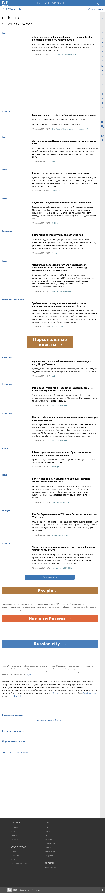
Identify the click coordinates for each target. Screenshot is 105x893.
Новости (48, 827)
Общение (49, 855)
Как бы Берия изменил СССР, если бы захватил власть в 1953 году (64, 516)
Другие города (18, 846)
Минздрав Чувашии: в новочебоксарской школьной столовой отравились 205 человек (62, 389)
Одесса (14, 859)
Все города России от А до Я (15, 752)
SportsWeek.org (90, 693)
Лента (12, 17)
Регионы (48, 839)
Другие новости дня (13, 741)
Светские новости (12, 714)
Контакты (49, 862)
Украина (15, 822)
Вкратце (14, 839)
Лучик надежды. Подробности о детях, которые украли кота (64, 142)
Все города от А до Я (20, 863)
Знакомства (50, 851)
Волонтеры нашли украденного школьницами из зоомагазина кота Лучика (61, 480)
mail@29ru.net (50, 867)
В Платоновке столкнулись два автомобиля (57, 234)
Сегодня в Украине (13, 730)
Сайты (47, 831)
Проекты (49, 822)
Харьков (15, 855)
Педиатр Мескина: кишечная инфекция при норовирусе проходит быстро (65, 418)
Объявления (50, 843)
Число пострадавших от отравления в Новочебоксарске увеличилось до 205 (64, 548)
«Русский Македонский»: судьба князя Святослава (61, 202)
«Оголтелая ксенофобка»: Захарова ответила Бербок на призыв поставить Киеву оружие (62, 38)
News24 (17, 696)
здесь (29, 674)
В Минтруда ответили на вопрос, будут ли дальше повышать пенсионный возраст (61, 453)
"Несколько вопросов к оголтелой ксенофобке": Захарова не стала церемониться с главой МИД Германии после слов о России (59, 267)
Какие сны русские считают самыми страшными (61, 173)
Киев (13, 851)
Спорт (47, 835)
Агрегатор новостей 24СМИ (50, 720)
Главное (14, 827)
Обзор (14, 831)
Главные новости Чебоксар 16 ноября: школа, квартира (64, 115)
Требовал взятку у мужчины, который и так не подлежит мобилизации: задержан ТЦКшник (59, 304)
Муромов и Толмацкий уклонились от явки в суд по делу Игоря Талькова (62, 363)
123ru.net (55, 693)
